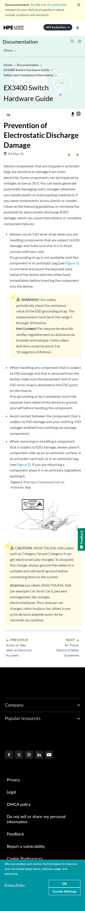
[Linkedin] (39, 755)
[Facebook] (9, 755)
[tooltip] (72, 114)
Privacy (13, 780)
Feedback (15, 834)
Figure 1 (71, 263)
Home (8, 65)
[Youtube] (49, 755)
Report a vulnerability (26, 847)
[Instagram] (29, 755)
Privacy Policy (15, 885)
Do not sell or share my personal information (36, 819)
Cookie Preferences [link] (25, 859)
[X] (19, 755)
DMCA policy (19, 805)
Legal (11, 792)
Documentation (20, 42)
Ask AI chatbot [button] (51, 5)
